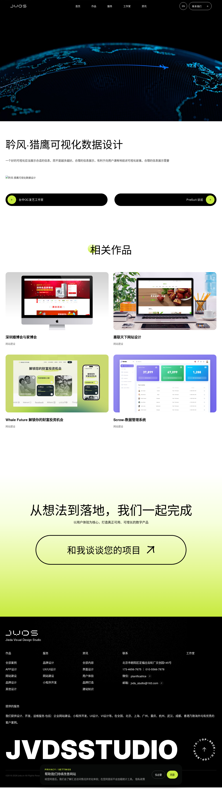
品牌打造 (88, 682)
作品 (93, 6)
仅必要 (158, 775)
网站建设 (11, 676)
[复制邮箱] (161, 683)
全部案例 (11, 663)
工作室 (127, 6)
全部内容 (88, 663)
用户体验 (88, 676)
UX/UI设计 (49, 669)
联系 (125, 653)
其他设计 (11, 689)
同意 (172, 775)
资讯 (144, 6)
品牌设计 (11, 682)
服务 (109, 6)
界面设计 (88, 669)
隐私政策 (140, 779)
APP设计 (11, 669)
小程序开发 (50, 682)
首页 (77, 6)
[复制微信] (150, 676)
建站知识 (88, 689)
